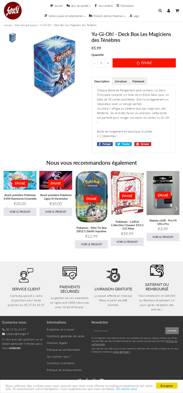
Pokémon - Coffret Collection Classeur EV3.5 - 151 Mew (127, 225)
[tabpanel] (12, 37)
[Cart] (177, 10)
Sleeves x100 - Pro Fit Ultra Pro (163, 222)
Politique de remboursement (64, 370)
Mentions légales (57, 342)
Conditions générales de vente (65, 336)
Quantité (98, 54)
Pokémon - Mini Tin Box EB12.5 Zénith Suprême (91, 229)
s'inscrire (172, 331)
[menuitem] (56, 6)
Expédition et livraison (60, 329)
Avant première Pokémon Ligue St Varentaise (56, 196)
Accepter (166, 385)
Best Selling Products (26, 25)
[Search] (160, 10)
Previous (6, 208)
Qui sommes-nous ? (59, 356)
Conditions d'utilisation (61, 363)
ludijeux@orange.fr (17, 333)
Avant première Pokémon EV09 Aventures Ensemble (20, 196)
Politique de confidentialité (63, 349)
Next (176, 208)
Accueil (8, 25)
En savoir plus (127, 388)
